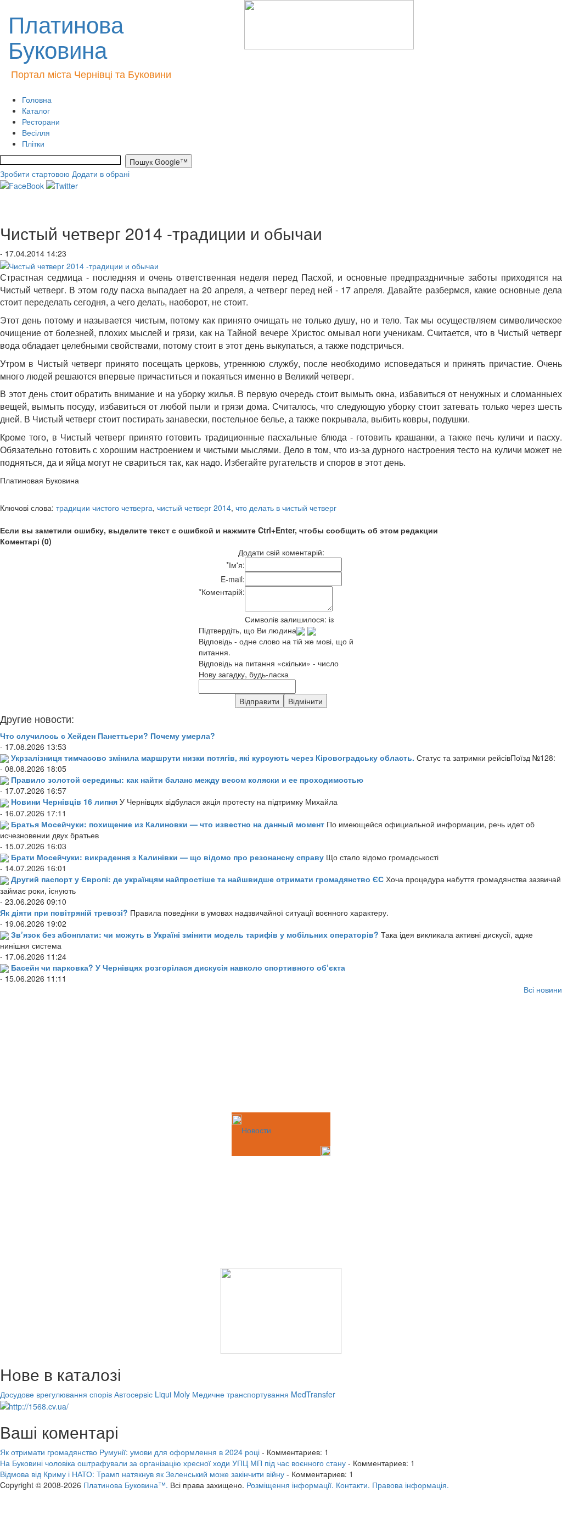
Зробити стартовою (35, 173)
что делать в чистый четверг (285, 507)
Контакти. (353, 1484)
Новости (256, 1129)
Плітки (33, 143)
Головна (37, 99)
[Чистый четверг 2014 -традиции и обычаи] (79, 264)
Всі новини (543, 989)
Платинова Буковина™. (125, 1484)
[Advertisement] (55, 1055)
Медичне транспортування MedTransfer (263, 1394)
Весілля (36, 132)
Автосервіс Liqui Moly (152, 1394)
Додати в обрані (101, 173)
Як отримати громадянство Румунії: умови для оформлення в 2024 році (130, 1451)
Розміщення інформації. (290, 1484)
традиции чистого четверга (104, 507)
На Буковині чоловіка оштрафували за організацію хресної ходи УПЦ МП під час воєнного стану (173, 1462)
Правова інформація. (410, 1484)
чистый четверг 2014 (194, 507)
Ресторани (41, 121)
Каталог (36, 110)
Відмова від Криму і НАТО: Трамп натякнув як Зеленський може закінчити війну (142, 1473)
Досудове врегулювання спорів (56, 1394)
